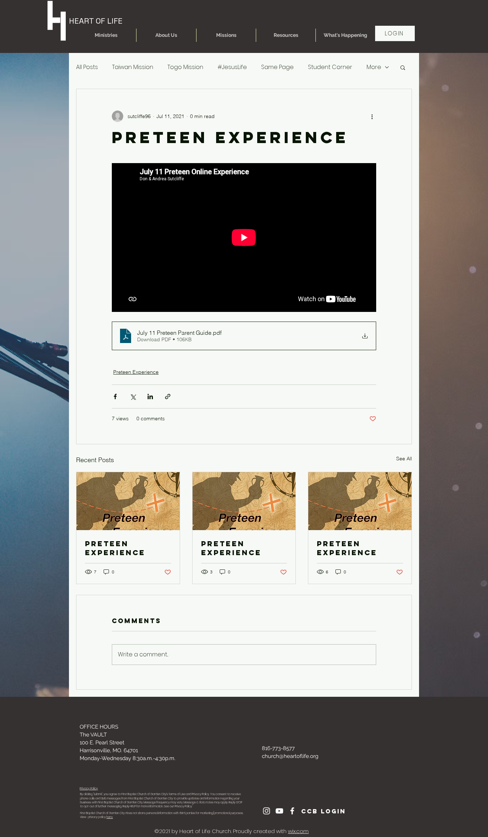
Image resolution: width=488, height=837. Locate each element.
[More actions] (372, 116)
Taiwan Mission (132, 67)
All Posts (87, 67)
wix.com (298, 831)
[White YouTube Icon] (279, 811)
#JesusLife (232, 67)
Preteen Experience (136, 372)
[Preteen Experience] (128, 501)
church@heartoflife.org (290, 756)
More (374, 67)
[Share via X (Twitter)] (132, 396)
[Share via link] (167, 396)
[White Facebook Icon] (292, 811)
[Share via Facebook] (115, 396)
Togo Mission (185, 67)
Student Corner (330, 67)
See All (404, 458)
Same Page (277, 67)
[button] (106, 35)
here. (109, 817)
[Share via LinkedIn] (150, 396)
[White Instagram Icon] (266, 811)
